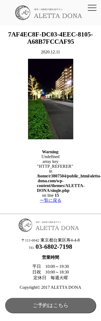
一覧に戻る (50, 200)
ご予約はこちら (50, 305)
